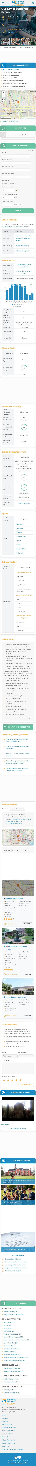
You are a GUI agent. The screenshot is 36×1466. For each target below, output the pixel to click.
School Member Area (8, 1440)
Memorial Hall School (18, 819)
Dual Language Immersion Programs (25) (16, 1340)
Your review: (6, 1060)
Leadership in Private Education (15, 1265)
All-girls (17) (7, 1325)
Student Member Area (9, 1428)
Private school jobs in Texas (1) (13, 1371)
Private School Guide (8, 1431)
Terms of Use (12, 1463)
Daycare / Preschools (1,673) (12, 1334)
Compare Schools (7, 1434)
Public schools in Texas (11, 1379)
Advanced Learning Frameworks (15, 1262)
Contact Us (5, 1437)
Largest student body (22, 246)
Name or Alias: (23, 1052)
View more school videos (18, 1129)
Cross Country (21, 537)
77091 (9, 19)
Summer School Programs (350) (13, 1337)
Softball (19, 545)
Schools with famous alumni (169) (14, 1360)
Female (12, 183)
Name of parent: (7, 160)
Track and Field (21, 549)
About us (5, 1418)
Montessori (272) (9, 1331)
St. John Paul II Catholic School (18, 820)
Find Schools (6, 1421)
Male (5, 183)
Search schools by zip (10, 1312)
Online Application (24, 504)
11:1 (27, 420)
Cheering (19, 532)
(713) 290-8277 (15, 24)
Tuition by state (9, 1390)
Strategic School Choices (13, 1259)
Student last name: (8, 174)
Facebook (20, 1457)
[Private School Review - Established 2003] (18, 3)
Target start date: (7, 202)
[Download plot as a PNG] (31, 284)
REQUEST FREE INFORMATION (19, 727)
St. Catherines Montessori (14, 823)
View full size (4, 121)
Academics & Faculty (10, 48)
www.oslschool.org (14, 30)
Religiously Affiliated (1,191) (12, 1355)
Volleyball (20, 553)
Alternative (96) (8, 1346)
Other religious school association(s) (24, 266)
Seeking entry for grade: (9, 194)
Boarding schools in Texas (12, 1382)
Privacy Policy (23, 1463)
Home (4, 1415)
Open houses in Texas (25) (12, 1368)
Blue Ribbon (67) (9, 1322)
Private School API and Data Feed (12, 1449)
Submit (18, 210)
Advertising (5, 1446)
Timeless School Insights (13, 1271)
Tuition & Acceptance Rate (25, 48)
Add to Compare (11, 924)
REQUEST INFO (20, 128)
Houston (24, 17)
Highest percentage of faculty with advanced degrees (23, 238)
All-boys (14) (7, 1328)
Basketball (20, 528)
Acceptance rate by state (11, 1393)
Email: (4, 153)
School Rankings (7, 1424)
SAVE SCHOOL (21, 134)
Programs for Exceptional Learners (16, 1268)
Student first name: (8, 167)
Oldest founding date (22, 251)
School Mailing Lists (8, 1443)
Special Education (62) (11, 1343)
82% (27, 493)
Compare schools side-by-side (13, 1314)
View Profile (27, 924)
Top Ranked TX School (12, 70)
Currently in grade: (8, 187)
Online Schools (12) (10, 1352)
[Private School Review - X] (16, 1457)
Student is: (5, 181)
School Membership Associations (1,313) (16, 1357)
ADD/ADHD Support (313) (11, 1349)
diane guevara (5, 1124)
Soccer (19, 541)
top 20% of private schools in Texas (14, 227)
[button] (4, 1080)
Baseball (19, 524)
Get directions (14, 121)
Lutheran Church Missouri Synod (24, 272)
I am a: (4, 1052)
